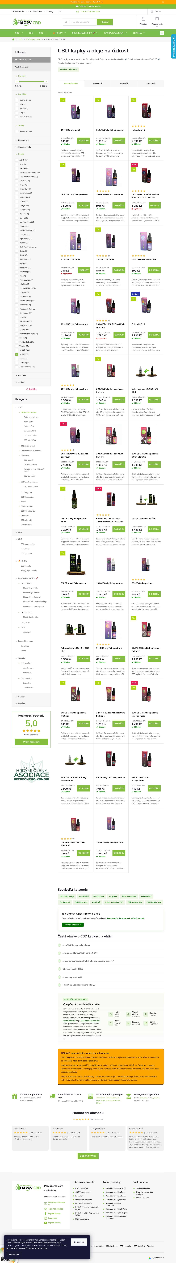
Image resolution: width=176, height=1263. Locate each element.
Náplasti (21, 696)
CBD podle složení (31, 486)
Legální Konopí (54, 1213)
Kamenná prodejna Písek (115, 1196)
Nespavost (24, 259)
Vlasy (23, 358)
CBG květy (25, 549)
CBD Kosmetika (27, 497)
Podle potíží (28, 421)
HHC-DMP (25, 623)
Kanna (23, 651)
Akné (22, 164)
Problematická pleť (27, 288)
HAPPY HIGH (26, 583)
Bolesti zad (24, 197)
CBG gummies (26, 553)
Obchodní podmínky (83, 1203)
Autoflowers (28, 668)
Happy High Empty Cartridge (35, 602)
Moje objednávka (82, 1219)
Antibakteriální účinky (28, 177)
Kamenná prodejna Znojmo (116, 1213)
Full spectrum (65, 902)
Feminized (27, 672)
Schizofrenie (25, 321)
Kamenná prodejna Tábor (116, 1188)
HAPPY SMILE (27, 612)
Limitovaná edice (30, 435)
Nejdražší (124, 83)
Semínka (21, 658)
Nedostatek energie (27, 247)
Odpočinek (25, 267)
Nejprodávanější (71, 83)
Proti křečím (24, 296)
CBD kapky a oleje (28, 412)
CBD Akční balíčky (28, 511)
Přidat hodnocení (31, 741)
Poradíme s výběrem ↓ (68, 70)
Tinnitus (23, 346)
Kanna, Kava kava (25, 641)
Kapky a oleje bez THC (114, 902)
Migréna (24, 243)
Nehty (23, 251)
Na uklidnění (84, 896)
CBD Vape (25, 455)
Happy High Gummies (32, 597)
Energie (23, 205)
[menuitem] (19, 33)
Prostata (24, 292)
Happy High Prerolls (29, 570)
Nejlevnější (97, 83)
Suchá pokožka (26, 342)
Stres (22, 338)
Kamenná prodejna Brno (115, 1192)
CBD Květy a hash (28, 446)
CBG (20, 539)
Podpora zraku (25, 280)
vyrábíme (155, 1098)
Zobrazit (154, 205)
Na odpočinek (98, 896)
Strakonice (116, 1100)
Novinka (23, 108)
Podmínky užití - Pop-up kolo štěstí (87, 1214)
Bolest (23, 185)
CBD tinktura (26, 525)
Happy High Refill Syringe (33, 606)
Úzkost (25, 67)
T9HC (23, 627)
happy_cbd (52, 1218)
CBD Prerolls (26, 566)
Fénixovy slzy (26, 492)
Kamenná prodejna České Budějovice (116, 1217)
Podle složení (29, 426)
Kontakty (50, 12)
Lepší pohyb (25, 239)
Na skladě (24, 100)
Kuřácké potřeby (30, 464)
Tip (22, 113)
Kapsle (23, 501)
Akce (22, 104)
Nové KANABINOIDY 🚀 (28, 578)
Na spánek (113, 896)
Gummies (27, 632)
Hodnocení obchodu (88, 1113)
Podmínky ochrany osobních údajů (86, 1208)
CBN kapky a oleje (135, 902)
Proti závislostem (27, 309)
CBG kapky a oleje (28, 544)
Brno (103, 1098)
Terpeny (150, 1246)
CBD (20, 407)
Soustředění (25, 325)
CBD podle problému (29, 482)
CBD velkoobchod (143, 1188)
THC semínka (26, 678)
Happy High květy (30, 588)
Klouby (23, 226)
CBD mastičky (125, 1246)
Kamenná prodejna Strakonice (113, 1204)
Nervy (23, 255)
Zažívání (24, 363)
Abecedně (150, 83)
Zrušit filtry (33, 389)
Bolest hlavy (24, 189)
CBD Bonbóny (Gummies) (31, 450)
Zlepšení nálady (26, 367)
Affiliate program (143, 1198)
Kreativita (24, 234)
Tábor (98, 1098)
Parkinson (24, 272)
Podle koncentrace (31, 417)
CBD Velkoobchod (35, 12)
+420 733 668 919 (55, 1209)
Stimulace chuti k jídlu (28, 334)
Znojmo (108, 1100)
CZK (156, 12)
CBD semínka (26, 663)
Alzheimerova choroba (29, 172)
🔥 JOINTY (22, 561)
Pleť (22, 276)
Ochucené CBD (30, 431)
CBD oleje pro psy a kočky (93, 1246)
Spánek (23, 330)
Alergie (23, 168)
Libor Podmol (25, 117)
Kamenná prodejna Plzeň (116, 1200)
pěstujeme (144, 1098)
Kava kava (25, 646)
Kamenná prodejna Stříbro (116, 1209)
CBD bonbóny (139, 1246)
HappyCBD (25, 131)
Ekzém (23, 201)
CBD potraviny (27, 506)
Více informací (41, 1248)
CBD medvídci (111, 1246)
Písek (98, 1100)
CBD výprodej (26, 520)
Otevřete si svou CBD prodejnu (144, 1193)
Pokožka (24, 284)
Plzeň (103, 1100)
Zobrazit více (88, 1156)
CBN (20, 532)
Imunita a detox (26, 222)
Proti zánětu (24, 305)
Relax (22, 317)
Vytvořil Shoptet (158, 1258)
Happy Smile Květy (31, 617)
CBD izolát (96, 902)
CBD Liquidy (28, 460)
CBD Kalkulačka (18, 12)
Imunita (23, 218)
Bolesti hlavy (25, 193)
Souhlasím (79, 1242)
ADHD (23, 160)
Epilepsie (24, 210)
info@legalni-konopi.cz (56, 1203)
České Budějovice (112, 1098)
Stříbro (98, 1103)
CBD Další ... (26, 515)
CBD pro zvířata (30, 440)
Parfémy (21, 703)
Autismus (24, 181)
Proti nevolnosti (26, 301)
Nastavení (14, 1254)
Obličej (23, 263)
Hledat (105, 22)
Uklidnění (24, 350)
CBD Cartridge (29, 476)
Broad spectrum (81, 902)
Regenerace (25, 313)
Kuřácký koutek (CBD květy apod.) (34, 470)
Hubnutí (23, 214)
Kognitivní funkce (27, 230)
